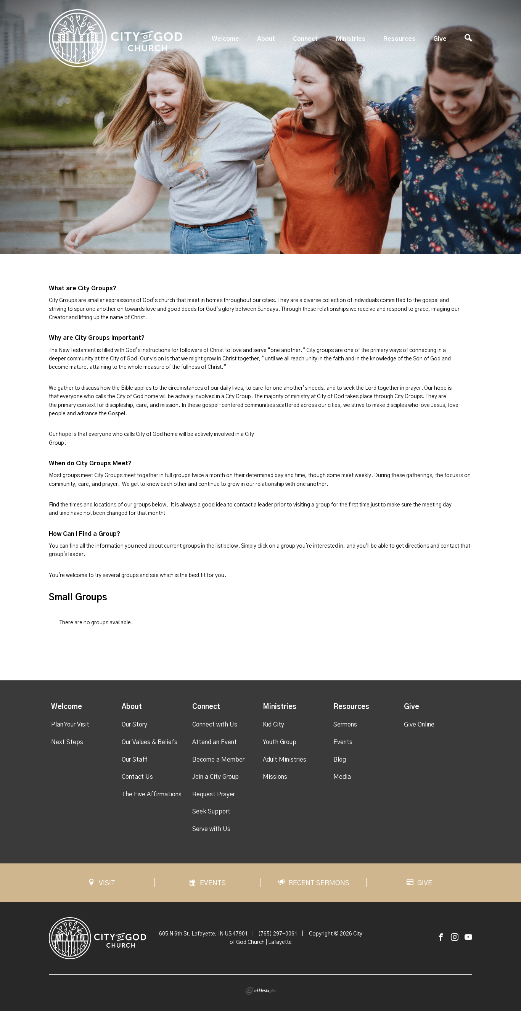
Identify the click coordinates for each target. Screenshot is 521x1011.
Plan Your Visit (70, 725)
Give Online (419, 725)
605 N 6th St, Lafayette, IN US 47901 (203, 934)
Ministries (350, 39)
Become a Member (218, 760)
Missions (275, 777)
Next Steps (67, 742)
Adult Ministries (284, 760)
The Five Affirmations (152, 794)
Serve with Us (211, 829)
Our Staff (135, 760)
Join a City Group (215, 777)
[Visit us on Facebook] (441, 937)
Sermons (345, 725)
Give (440, 39)
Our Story (134, 725)
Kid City (273, 725)
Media (342, 777)
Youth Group (279, 742)
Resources (399, 39)
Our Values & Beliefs (149, 742)
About (266, 39)
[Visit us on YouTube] (468, 937)
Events (342, 742)
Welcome (225, 39)
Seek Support (211, 811)
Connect (305, 39)
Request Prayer (213, 794)
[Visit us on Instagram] (454, 937)
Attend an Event (214, 742)
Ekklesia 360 (260, 991)
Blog (339, 760)
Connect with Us (214, 725)
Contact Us (137, 777)
